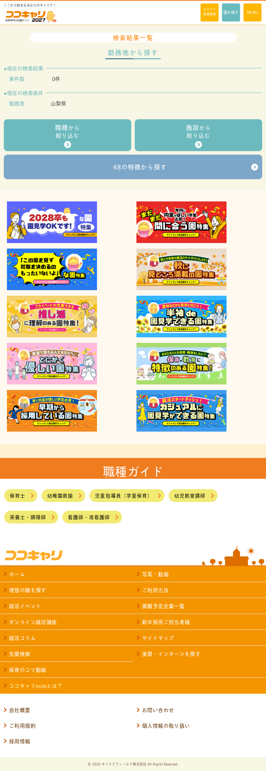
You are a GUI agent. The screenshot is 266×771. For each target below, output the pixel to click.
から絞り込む (67, 130)
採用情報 (19, 741)
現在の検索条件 (25, 92)
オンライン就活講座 (33, 622)
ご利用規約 (22, 725)
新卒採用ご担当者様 (166, 622)
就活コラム (22, 638)
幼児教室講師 (189, 495)
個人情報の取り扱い (166, 725)
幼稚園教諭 (60, 495)
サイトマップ (158, 638)
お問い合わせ (158, 710)
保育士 (17, 495)
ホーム (17, 574)
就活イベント (25, 606)
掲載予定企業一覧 (163, 606)
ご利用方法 (155, 590)
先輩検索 (19, 654)
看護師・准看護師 (88, 516)
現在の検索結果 (25, 68)
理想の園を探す (27, 590)
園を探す (231, 12)
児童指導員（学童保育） (123, 495)
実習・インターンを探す (171, 654)
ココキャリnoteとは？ (36, 686)
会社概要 (19, 710)
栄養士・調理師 (28, 516)
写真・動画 (155, 574)
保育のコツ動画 (27, 670)
